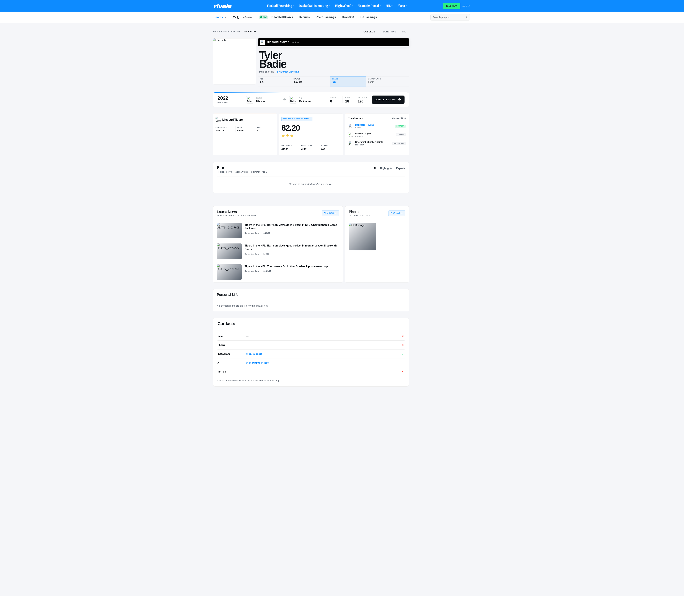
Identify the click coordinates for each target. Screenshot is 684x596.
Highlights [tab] (386, 168)
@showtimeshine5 (257, 362)
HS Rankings (368, 17)
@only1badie (254, 353)
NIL (388, 5)
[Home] (223, 6)
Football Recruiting (279, 5)
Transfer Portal (368, 5)
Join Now (451, 5)
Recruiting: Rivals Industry (297, 119)
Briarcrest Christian (288, 71)
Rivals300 (348, 17)
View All (397, 213)
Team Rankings (326, 17)
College (369, 31)
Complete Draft (385, 99)
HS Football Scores (278, 17)
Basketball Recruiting (313, 5)
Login (466, 5)
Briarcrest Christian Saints (369, 142)
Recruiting (388, 31)
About (401, 5)
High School (343, 5)
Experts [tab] (400, 168)
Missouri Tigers (363, 133)
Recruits (304, 17)
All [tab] (375, 168)
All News (330, 213)
